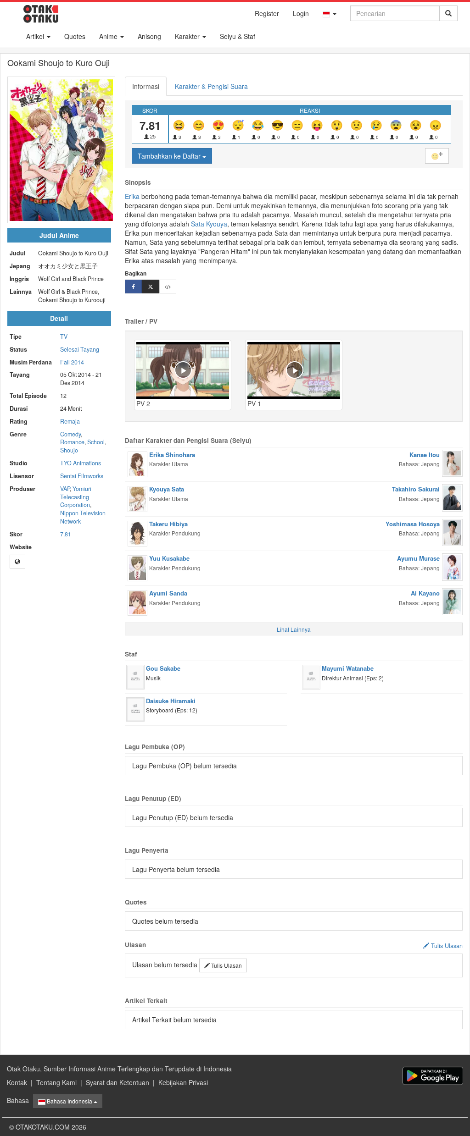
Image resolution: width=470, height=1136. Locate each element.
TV (63, 336)
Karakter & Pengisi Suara (211, 86)
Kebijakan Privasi (183, 1082)
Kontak (17, 1082)
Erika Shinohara (172, 454)
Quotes (74, 36)
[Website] (17, 561)
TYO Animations (80, 463)
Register (267, 13)
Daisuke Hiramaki (171, 700)
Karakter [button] (188, 36)
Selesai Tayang (79, 349)
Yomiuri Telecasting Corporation (75, 497)
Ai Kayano (425, 593)
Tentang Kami (56, 1082)
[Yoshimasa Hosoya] (452, 531)
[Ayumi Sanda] (137, 602)
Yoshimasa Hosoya (413, 523)
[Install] (433, 1075)
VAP (65, 489)
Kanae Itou (424, 454)
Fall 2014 (72, 362)
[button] (329, 13)
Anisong (149, 36)
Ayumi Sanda (168, 593)
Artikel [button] (36, 36)
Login (301, 13)
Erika (132, 196)
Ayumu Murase (418, 558)
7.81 (65, 534)
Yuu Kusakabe (169, 558)
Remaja (70, 421)
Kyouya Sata (166, 489)
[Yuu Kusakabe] (137, 567)
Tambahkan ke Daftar (170, 155)
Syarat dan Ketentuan (117, 1082)
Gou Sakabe (163, 668)
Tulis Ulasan (226, 965)
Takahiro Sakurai (416, 489)
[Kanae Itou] (452, 462)
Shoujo (69, 450)
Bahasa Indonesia (69, 1101)
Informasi (145, 86)
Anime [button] (109, 36)
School (96, 442)
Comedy (70, 434)
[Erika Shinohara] (137, 463)
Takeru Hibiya (168, 523)
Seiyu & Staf (237, 36)
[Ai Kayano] (452, 600)
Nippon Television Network (83, 517)
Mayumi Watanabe (348, 668)
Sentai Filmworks (81, 476)
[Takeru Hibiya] (137, 532)
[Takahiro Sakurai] (452, 497)
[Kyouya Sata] (137, 497)
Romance (72, 442)
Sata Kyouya (209, 223)
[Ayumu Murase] (452, 566)
